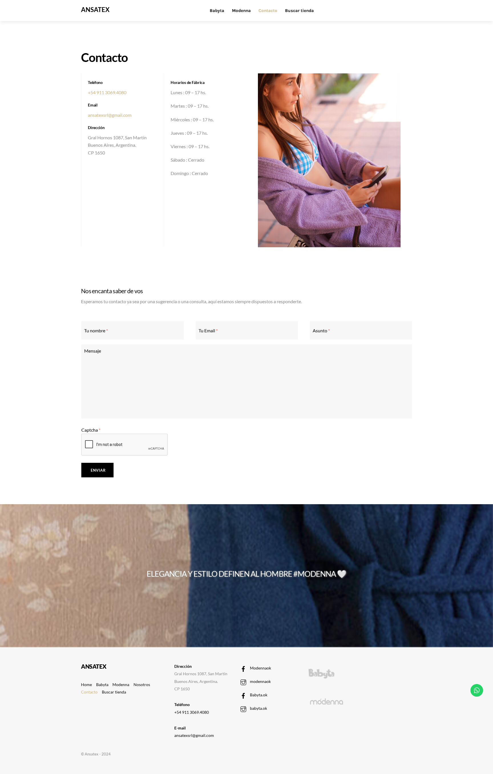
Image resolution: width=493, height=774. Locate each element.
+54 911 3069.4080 (107, 92)
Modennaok (260, 668)
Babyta (217, 10)
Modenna (241, 10)
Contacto (267, 10)
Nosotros (142, 684)
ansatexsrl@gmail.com (110, 115)
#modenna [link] (314, 573)
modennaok (260, 681)
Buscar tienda (299, 10)
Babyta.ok (258, 694)
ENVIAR (98, 470)
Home (86, 684)
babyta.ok (258, 708)
